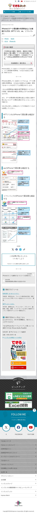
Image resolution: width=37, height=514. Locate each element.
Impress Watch (5, 495)
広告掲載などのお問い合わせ (9, 468)
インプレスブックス (6, 491)
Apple (6, 16)
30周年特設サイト (6, 449)
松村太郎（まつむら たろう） (11, 293)
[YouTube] (22, 1)
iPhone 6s (12, 41)
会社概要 (3, 479)
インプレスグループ (6, 483)
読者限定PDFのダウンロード (9, 452)
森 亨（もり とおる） (9, 304)
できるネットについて (30, 1)
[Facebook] (18, 1)
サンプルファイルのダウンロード (10, 456)
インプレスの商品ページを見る (13, 337)
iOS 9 (6, 41)
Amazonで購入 (18, 363)
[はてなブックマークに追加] (20, 249)
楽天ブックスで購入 (19, 367)
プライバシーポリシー (7, 476)
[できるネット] (1, 16)
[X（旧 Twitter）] (15, 1)
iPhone (12, 16)
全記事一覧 (4, 472)
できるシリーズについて (8, 445)
